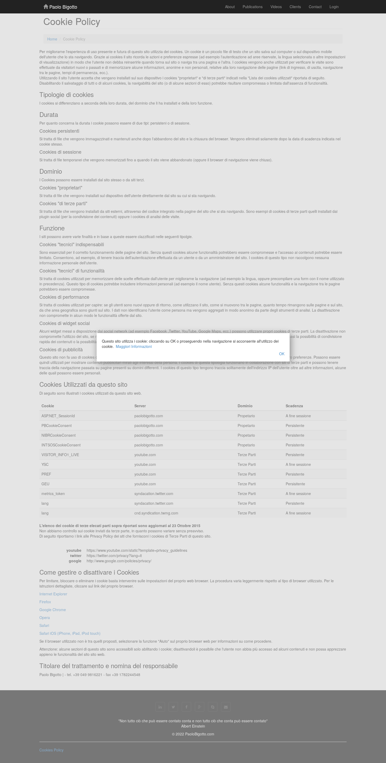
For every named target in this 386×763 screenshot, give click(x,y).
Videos (276, 6)
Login (334, 6)
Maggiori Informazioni (134, 346)
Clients (295, 6)
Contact (315, 6)
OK (281, 353)
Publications (253, 6)
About (230, 6)
